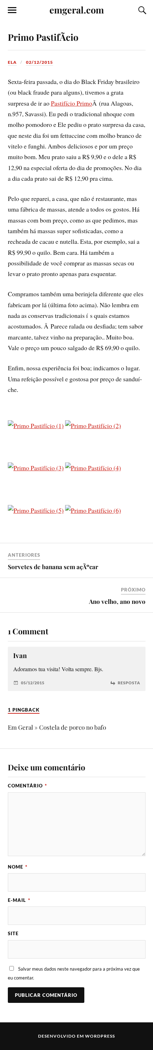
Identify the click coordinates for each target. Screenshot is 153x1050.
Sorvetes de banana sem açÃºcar (53, 567)
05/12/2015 (32, 683)
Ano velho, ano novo (117, 601)
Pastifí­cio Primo (71, 103)
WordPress (100, 1036)
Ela (12, 62)
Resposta (129, 683)
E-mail (19, 900)
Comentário (27, 785)
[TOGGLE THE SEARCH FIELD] (141, 10)
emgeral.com (76, 10)
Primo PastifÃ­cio (43, 37)
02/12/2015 (39, 62)
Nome (17, 867)
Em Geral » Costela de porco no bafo (57, 727)
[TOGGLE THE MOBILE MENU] (12, 10)
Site (13, 933)
